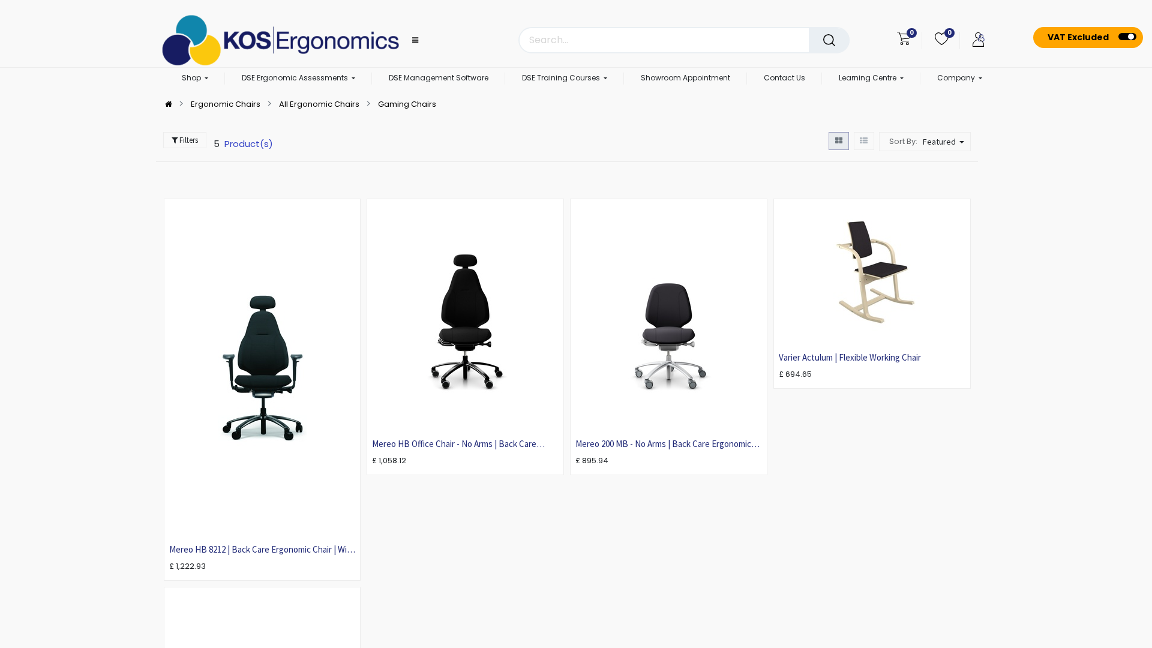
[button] (945, 142)
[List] (864, 141)
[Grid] (838, 141)
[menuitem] (438, 78)
